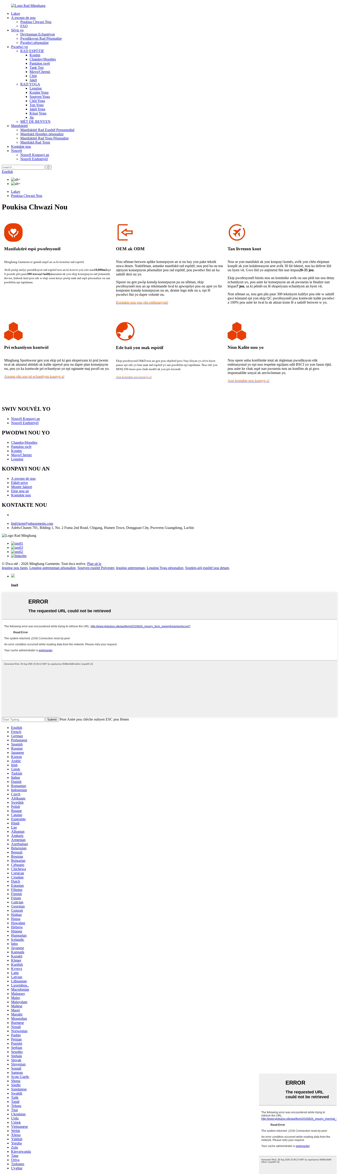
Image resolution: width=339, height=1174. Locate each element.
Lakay (15, 13)
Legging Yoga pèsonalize (165, 568)
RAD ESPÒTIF (32, 51)
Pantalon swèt (40, 63)
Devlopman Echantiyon (37, 34)
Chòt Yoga (37, 101)
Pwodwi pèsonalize (34, 43)
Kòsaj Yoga (38, 113)
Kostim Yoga (39, 92)
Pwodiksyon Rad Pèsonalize (41, 38)
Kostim (35, 55)
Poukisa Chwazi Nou (35, 22)
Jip (32, 117)
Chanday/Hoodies (43, 59)
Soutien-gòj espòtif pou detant (207, 568)
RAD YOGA (30, 84)
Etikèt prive (19, 483)
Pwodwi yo (19, 47)
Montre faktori (21, 487)
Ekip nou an (20, 491)
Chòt (33, 76)
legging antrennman (130, 568)
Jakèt (33, 80)
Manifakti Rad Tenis (35, 142)
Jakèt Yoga (37, 109)
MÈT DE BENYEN (35, 122)
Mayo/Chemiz (40, 72)
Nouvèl (16, 151)
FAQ (24, 26)
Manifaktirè (19, 126)
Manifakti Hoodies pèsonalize (42, 134)
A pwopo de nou (23, 18)
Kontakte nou (21, 146)
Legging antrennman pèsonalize (52, 568)
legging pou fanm (14, 568)
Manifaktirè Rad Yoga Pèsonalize (44, 138)
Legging (36, 88)
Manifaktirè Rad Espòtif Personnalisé (47, 130)
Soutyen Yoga (40, 97)
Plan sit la (94, 564)
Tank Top (37, 67)
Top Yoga (37, 105)
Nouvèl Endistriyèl (34, 159)
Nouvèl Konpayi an (34, 155)
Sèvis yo (17, 30)
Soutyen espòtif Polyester (95, 568)
